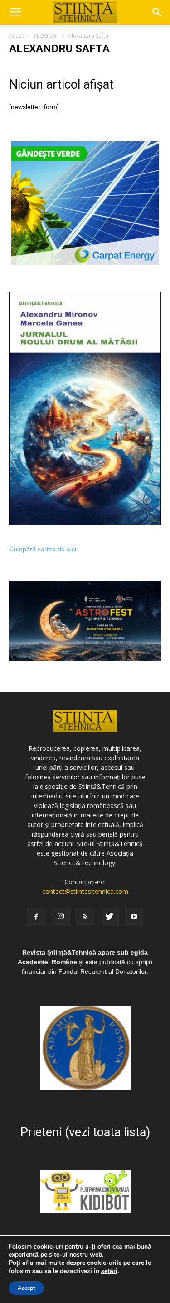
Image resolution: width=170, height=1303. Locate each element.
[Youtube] (134, 917)
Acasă (16, 36)
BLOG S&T (46, 36)
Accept (26, 1288)
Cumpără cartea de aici (42, 549)
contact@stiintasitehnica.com (85, 891)
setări (109, 1271)
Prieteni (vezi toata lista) (85, 1132)
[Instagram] (61, 917)
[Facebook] (36, 917)
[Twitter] (110, 917)
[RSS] (85, 917)
